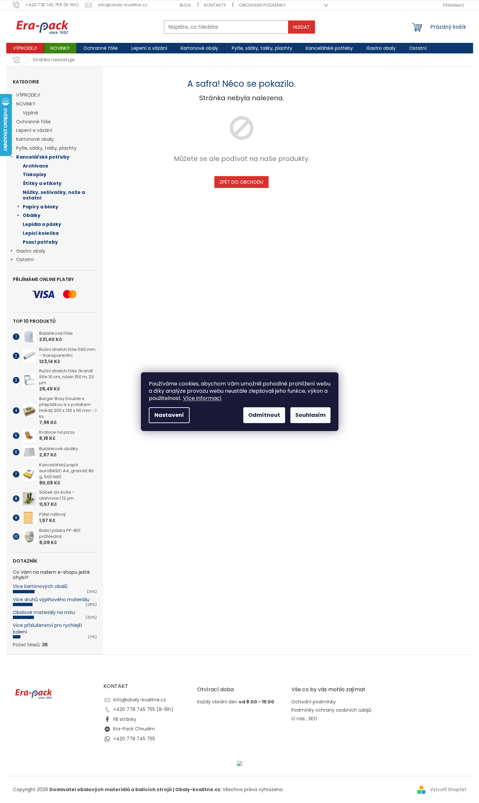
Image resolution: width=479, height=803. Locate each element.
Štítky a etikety (42, 183)
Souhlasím (310, 415)
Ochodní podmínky (313, 702)
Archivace (35, 166)
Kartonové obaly (35, 139)
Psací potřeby (40, 242)
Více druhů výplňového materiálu (51, 599)
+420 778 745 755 (134, 738)
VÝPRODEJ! (28, 95)
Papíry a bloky (40, 206)
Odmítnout (264, 415)
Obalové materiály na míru (44, 612)
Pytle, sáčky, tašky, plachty (46, 148)
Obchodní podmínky (262, 5)
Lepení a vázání (34, 130)
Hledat (301, 27)
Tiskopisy (34, 174)
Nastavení (169, 415)
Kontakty (215, 5)
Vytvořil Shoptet (448, 789)
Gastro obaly (30, 251)
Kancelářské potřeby (42, 157)
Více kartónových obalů (40, 586)
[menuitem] (24, 48)
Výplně (30, 112)
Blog (185, 5)
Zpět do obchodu (241, 182)
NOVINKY (26, 104)
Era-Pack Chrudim (134, 729)
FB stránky (124, 719)
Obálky (31, 215)
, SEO (311, 719)
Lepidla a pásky (42, 224)
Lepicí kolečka (41, 233)
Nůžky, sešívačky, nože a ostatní (54, 195)
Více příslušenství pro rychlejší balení (47, 628)
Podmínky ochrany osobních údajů (331, 710)
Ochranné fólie (33, 121)
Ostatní (25, 259)
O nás (298, 719)
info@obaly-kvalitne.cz (139, 699)
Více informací (202, 398)
